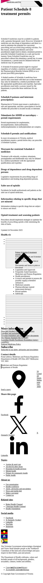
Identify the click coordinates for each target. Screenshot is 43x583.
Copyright (9, 568)
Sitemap (26, 570)
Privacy (24, 568)
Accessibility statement (14, 570)
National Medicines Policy (11, 344)
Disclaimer (17, 568)
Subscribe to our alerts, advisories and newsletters (19, 350)
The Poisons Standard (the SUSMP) (14, 338)
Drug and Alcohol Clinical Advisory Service (17, 331)
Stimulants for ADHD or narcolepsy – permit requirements (19, 116)
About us (5, 480)
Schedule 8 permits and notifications (18, 133)
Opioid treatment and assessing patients (20, 215)
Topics (4, 460)
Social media (7, 513)
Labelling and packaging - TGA (13, 333)
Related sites (7, 499)
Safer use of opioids (10, 185)
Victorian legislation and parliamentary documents (20, 336)
